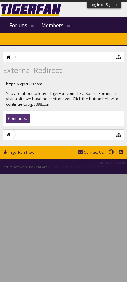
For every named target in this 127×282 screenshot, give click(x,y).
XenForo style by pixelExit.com (79, 167)
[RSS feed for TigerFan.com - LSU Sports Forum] (120, 152)
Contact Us (93, 152)
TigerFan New (21, 152)
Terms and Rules (111, 162)
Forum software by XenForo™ (26, 167)
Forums (18, 25)
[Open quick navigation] (118, 57)
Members (52, 25)
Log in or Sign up (104, 4)
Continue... (18, 118)
